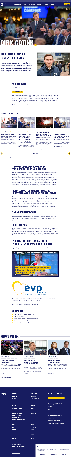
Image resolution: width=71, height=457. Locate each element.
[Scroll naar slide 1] (33, 153)
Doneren (33, 432)
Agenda (32, 411)
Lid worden (33, 427)
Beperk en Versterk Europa (27, 96)
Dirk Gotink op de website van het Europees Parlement (24, 304)
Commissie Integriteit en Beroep (19, 446)
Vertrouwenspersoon (16, 444)
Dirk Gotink (33, 396)
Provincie (14, 399)
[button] (35, 45)
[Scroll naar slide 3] (36, 153)
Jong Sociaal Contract (17, 417)
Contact (14, 429)
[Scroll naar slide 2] (34, 153)
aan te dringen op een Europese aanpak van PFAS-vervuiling (39, 231)
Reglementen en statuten (17, 413)
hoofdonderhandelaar (22, 172)
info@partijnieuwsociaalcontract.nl (55, 415)
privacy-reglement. (41, 450)
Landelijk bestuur (35, 399)
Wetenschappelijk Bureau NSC (18, 420)
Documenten (39, 4)
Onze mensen (31, 4)
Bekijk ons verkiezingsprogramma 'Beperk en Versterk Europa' (25, 104)
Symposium (33, 413)
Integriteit (14, 442)
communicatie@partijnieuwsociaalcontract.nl (57, 411)
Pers (13, 427)
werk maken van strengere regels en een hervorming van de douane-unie (27, 185)
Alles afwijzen (42, 454)
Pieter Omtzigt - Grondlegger (37, 401)
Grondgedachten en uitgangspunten (19, 411)
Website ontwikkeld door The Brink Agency (56, 423)
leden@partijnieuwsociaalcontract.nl (55, 420)
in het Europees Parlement (50, 95)
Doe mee (53, 4)
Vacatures (33, 434)
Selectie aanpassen (53, 454)
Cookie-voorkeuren (33, 453)
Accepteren (64, 454)
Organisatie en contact (17, 408)
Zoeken (64, 1)
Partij (46, 4)
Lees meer (3, 149)
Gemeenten (14, 396)
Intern (32, 442)
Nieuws (25, 4)
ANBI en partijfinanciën (17, 415)
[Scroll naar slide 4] (37, 153)
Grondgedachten (17, 4)
